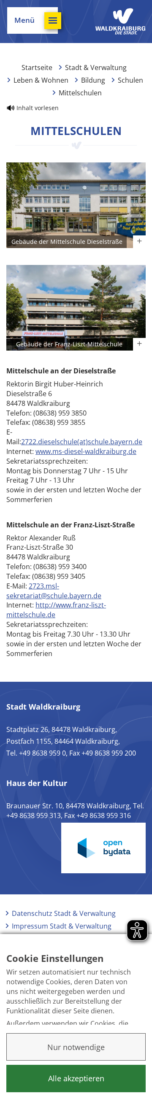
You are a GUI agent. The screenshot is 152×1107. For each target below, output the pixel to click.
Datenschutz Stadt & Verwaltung (64, 913)
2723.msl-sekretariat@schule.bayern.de (53, 590)
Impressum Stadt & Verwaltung (61, 926)
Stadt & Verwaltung (96, 67)
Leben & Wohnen (41, 80)
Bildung (93, 80)
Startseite (37, 67)
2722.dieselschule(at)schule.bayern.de (81, 441)
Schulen (130, 80)
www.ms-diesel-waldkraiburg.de (85, 451)
